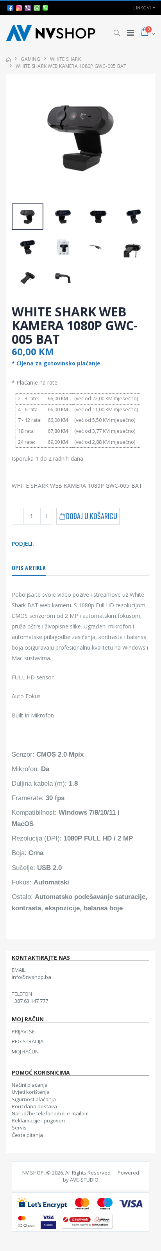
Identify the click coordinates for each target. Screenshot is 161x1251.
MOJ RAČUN (25, 1051)
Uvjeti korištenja (31, 1091)
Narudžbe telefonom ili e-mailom (50, 1113)
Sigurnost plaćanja (34, 1099)
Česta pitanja (27, 1134)
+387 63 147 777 (30, 1000)
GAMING (30, 59)
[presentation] (22, 138)
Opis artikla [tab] (29, 567)
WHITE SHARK (65, 59)
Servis (19, 1127)
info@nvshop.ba (31, 976)
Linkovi (142, 8)
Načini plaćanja (30, 1084)
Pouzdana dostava (34, 1106)
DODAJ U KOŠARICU (91, 516)
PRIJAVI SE (23, 1031)
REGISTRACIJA (27, 1041)
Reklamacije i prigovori (38, 1120)
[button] (117, 32)
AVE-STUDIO (84, 1179)
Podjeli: (23, 544)
